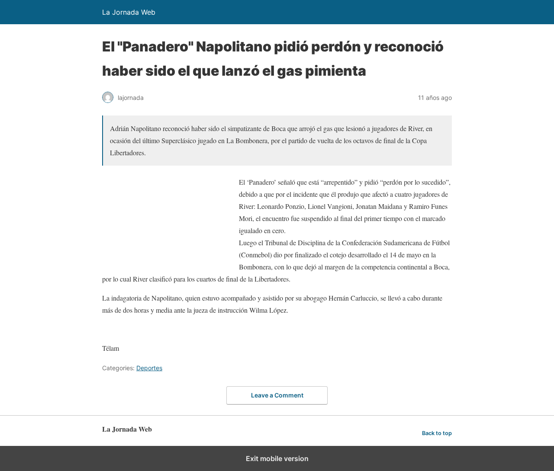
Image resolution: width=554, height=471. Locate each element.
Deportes (149, 368)
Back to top (437, 433)
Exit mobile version (277, 458)
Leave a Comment (277, 395)
